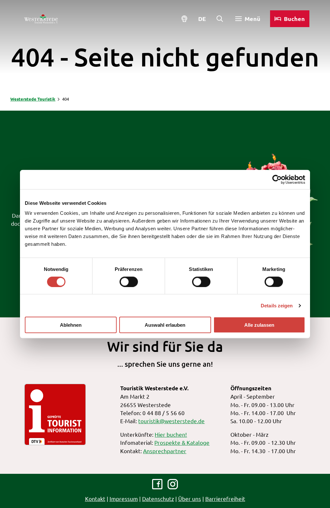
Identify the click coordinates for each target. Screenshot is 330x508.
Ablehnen (71, 325)
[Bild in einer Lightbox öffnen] (55, 414)
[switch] (129, 281)
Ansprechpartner (164, 450)
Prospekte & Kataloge (181, 442)
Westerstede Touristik (32, 99)
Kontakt (95, 498)
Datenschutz (158, 498)
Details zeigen (277, 305)
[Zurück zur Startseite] (41, 18)
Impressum (124, 498)
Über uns (189, 498)
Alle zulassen (259, 325)
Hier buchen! (171, 434)
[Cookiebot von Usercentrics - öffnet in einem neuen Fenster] (277, 179)
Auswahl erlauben (165, 325)
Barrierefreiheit (225, 498)
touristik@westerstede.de (171, 420)
